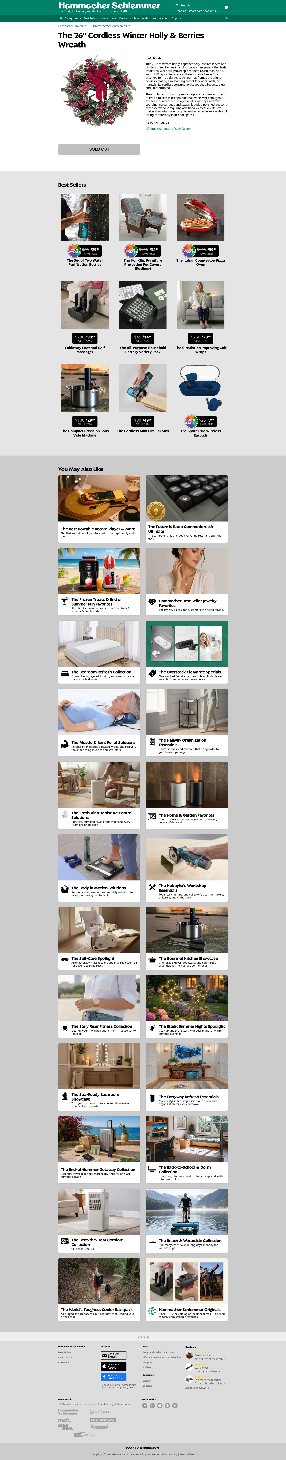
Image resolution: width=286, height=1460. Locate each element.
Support (177, 18)
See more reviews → (197, 1387)
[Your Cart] (226, 8)
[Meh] (71, 1419)
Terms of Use (187, 1454)
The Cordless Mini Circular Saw (143, 430)
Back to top (143, 1336)
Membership (142, 18)
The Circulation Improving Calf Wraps (201, 349)
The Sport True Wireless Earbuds (201, 432)
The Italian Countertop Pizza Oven (200, 262)
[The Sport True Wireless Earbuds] (200, 413)
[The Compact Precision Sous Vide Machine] (84, 413)
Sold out (99, 149)
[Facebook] (144, 1405)
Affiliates (148, 1367)
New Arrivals (108, 18)
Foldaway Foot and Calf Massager (85, 349)
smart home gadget (201, 11)
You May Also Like (80, 468)
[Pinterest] (167, 1405)
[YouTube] (160, 1405)
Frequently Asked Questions (158, 1352)
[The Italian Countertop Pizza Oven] (200, 243)
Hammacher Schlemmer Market (111, 26)
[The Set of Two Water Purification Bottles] (84, 243)
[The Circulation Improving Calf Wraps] (200, 330)
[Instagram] (152, 1405)
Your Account (161, 18)
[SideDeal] (71, 1427)
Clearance (125, 18)
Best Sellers (91, 18)
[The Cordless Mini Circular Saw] (142, 413)
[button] (61, 18)
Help (145, 1346)
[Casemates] (87, 1434)
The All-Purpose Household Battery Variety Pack (143, 349)
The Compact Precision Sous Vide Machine (85, 432)
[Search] (177, 5)
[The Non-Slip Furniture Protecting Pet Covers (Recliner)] (142, 243)
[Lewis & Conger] (103, 1411)
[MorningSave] (103, 1419)
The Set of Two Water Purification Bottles (85, 262)
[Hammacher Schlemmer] (109, 5)
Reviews (190, 1347)
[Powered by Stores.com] (143, 1449)
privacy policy (127, 1387)
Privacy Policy (169, 1454)
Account (105, 1346)
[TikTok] (175, 1405)
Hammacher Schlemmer (72, 26)
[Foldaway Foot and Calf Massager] (84, 330)
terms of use (108, 1387)
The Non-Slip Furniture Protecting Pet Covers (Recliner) (143, 264)
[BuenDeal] (103, 1427)
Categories (72, 18)
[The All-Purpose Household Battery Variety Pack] (142, 330)
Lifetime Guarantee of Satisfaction (168, 129)
